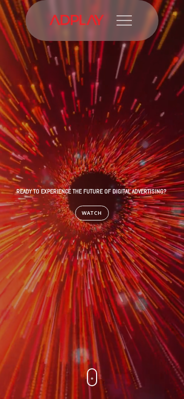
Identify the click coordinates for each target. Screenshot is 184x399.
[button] (92, 377)
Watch (92, 212)
